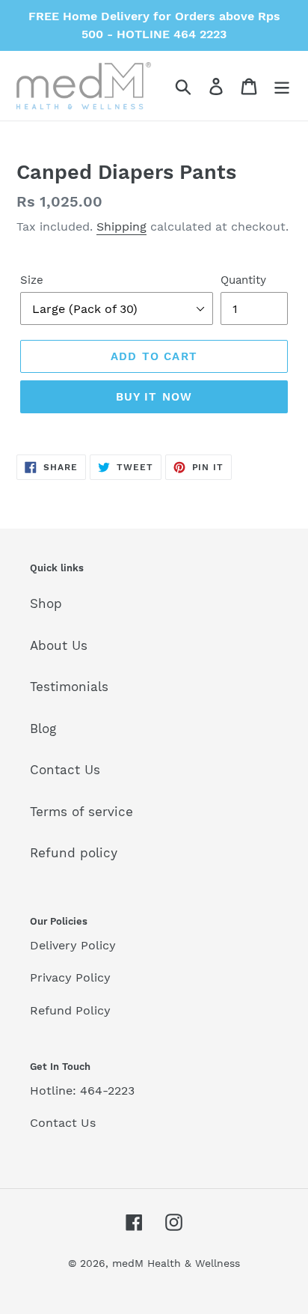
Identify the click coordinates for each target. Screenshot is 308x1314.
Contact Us (65, 769)
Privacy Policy (70, 977)
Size (31, 280)
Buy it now (154, 397)
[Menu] (281, 86)
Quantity (243, 280)
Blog (43, 728)
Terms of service (81, 811)
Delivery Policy (73, 945)
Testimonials (69, 686)
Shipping (121, 226)
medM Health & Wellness (176, 1263)
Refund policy (73, 852)
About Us (58, 645)
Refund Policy (70, 1010)
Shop (46, 603)
